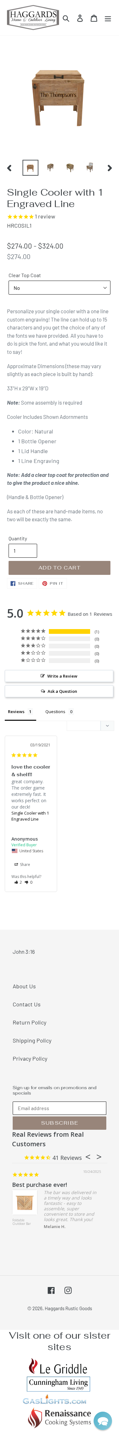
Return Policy (29, 1022)
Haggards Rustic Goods (68, 1308)
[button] (18, 882)
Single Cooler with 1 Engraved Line (30, 816)
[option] (30, 167)
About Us (24, 986)
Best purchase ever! (39, 1184)
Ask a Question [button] (62, 691)
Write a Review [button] (62, 676)
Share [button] (24, 864)
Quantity (18, 538)
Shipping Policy (32, 1040)
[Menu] (108, 17)
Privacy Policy (30, 1058)
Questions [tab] (55, 711)
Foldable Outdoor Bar (21, 1222)
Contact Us (27, 1004)
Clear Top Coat (25, 275)
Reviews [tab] (16, 711)
